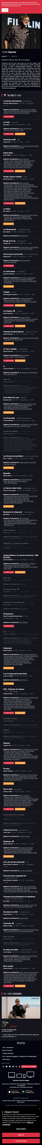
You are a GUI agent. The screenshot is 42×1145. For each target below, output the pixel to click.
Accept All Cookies (21, 1141)
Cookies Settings (21, 1129)
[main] (21, 1125)
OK (6, 10)
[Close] (39, 1109)
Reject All (21, 1135)
